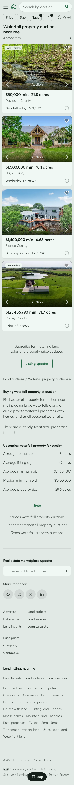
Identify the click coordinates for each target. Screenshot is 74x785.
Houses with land (15, 709)
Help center (11, 619)
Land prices (11, 638)
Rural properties (14, 723)
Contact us (10, 652)
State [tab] (37, 505)
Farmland (57, 695)
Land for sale (12, 678)
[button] (5, 7)
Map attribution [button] (42, 760)
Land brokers (36, 611)
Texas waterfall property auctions (37, 533)
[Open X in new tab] (31, 594)
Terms (52, 774)
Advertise (9, 611)
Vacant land (30, 729)
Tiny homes (11, 729)
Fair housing (48, 769)
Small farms (49, 723)
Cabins (33, 688)
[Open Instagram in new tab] (19, 594)
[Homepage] (14, 7)
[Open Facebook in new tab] (8, 594)
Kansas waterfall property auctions (36, 517)
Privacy (64, 774)
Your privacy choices (23, 769)
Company (10, 645)
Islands (57, 709)
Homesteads (12, 702)
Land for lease (34, 678)
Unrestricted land (55, 729)
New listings (24, 774)
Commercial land (35, 695)
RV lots (33, 723)
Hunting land (39, 709)
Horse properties (35, 702)
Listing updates (36, 363)
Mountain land (36, 716)
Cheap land (11, 695)
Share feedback (15, 584)
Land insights (12, 626)
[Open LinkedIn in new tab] (42, 594)
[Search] (66, 7)
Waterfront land (14, 736)
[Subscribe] (66, 571)
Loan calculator (38, 626)
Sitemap (8, 774)
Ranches (56, 716)
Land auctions (13, 379)
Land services (36, 619)
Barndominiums (14, 688)
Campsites (48, 688)
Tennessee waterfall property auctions (37, 525)
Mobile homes (13, 716)
